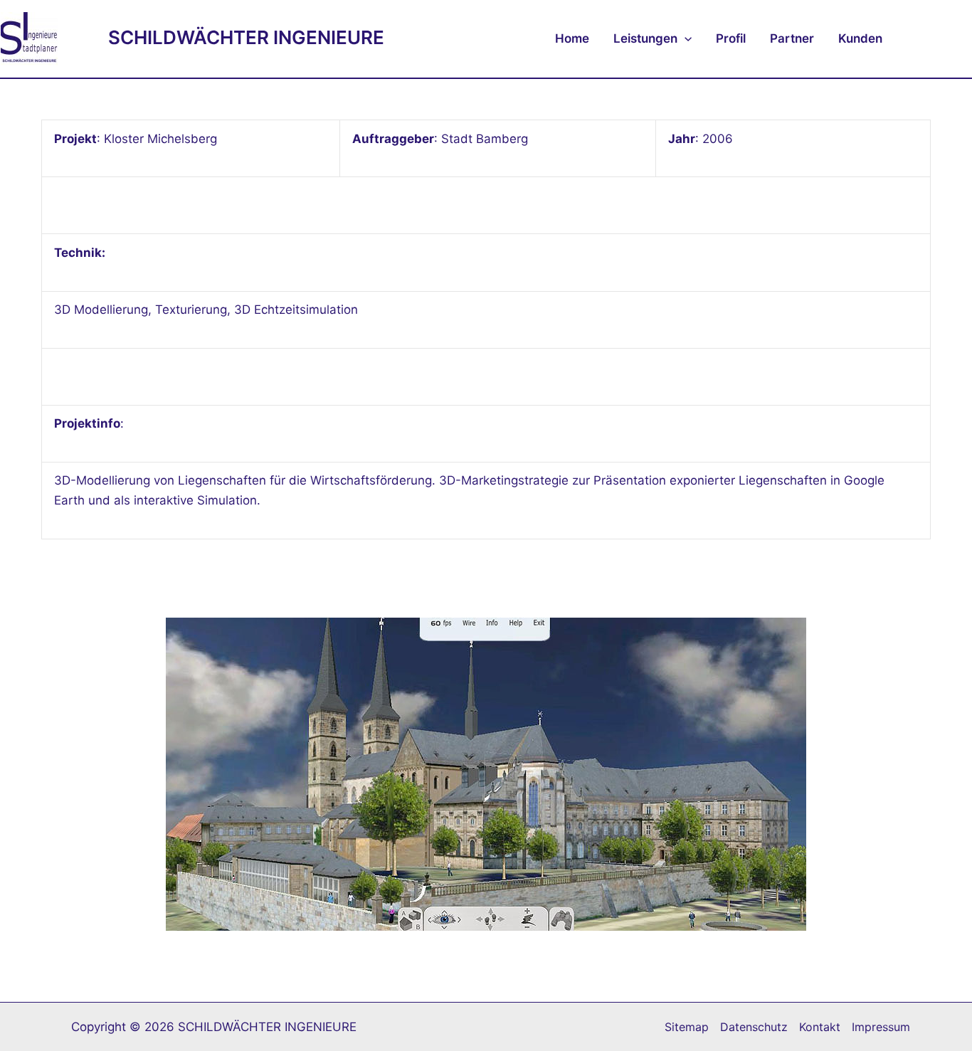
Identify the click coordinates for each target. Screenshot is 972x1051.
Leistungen (645, 38)
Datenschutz (754, 1027)
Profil (731, 38)
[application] (684, 38)
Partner (792, 38)
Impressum (881, 1027)
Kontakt (819, 1027)
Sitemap (687, 1027)
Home (572, 38)
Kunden (860, 38)
